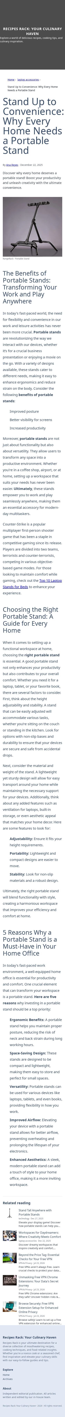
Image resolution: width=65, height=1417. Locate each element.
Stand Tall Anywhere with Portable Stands (35, 1212)
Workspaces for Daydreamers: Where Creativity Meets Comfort (40, 1235)
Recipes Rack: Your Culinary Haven (32, 31)
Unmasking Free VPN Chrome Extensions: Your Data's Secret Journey (38, 1281)
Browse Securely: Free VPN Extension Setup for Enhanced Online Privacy (38, 1308)
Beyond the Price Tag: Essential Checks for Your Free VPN (39, 1257)
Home (11, 79)
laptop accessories (28, 79)
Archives (8, 1379)
